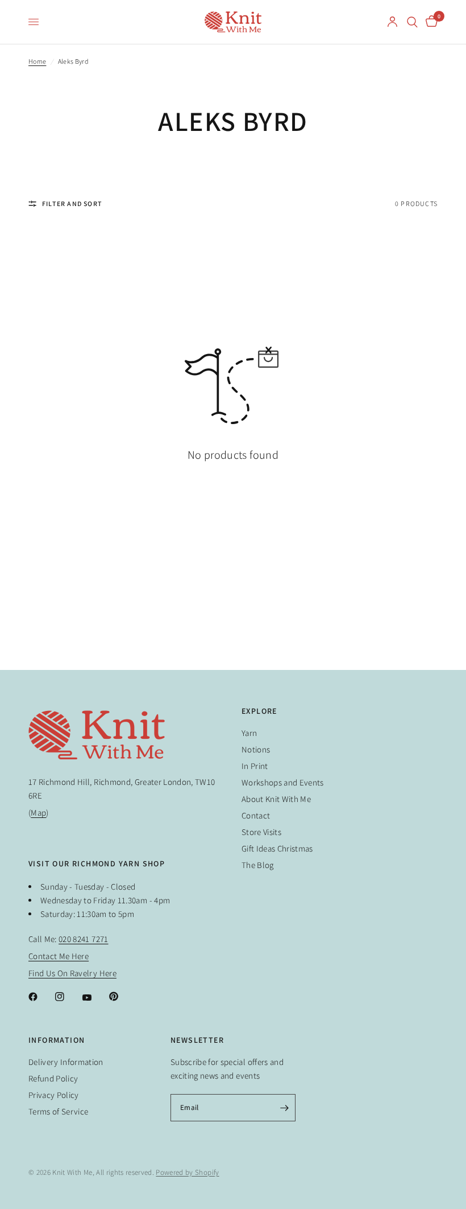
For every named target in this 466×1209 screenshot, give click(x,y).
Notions (256, 749)
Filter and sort (72, 203)
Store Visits (261, 831)
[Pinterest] (121, 996)
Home (37, 61)
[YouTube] (94, 997)
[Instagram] (67, 996)
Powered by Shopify (187, 1172)
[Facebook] (40, 996)
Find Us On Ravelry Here (72, 973)
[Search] (412, 22)
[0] (430, 22)
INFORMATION (56, 1040)
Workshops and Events (283, 782)
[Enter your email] (284, 1107)
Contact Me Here (58, 956)
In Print (255, 765)
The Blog (258, 865)
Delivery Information (65, 1061)
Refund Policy (53, 1078)
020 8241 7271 (83, 939)
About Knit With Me (276, 798)
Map (38, 812)
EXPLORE (259, 711)
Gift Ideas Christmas (277, 848)
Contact (256, 815)
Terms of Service (58, 1111)
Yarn (249, 732)
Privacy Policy (53, 1094)
